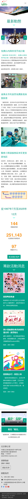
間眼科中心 (14, 250)
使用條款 (4, 497)
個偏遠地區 (14, 227)
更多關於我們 (14, 256)
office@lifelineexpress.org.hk (13, 479)
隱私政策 (10, 497)
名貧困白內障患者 (14, 238)
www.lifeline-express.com (9, 456)
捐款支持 (5, 467)
